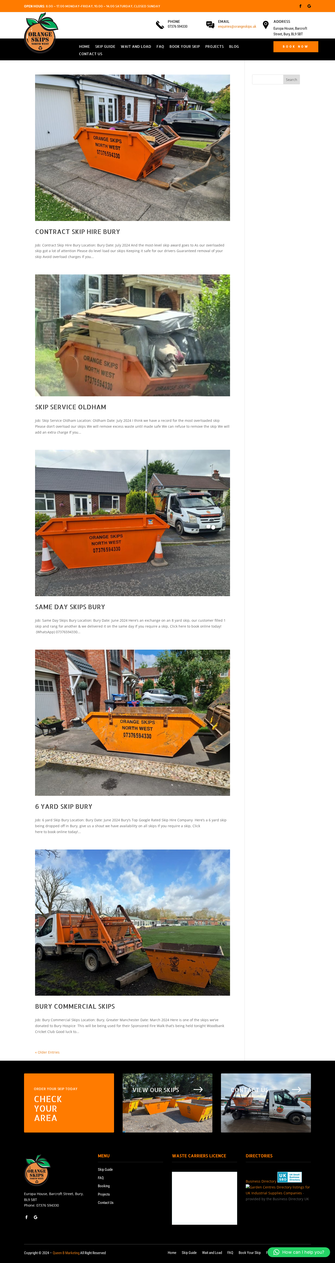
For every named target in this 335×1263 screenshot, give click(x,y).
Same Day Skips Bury (70, 607)
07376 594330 (47, 1205)
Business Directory (261, 1181)
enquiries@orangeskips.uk (237, 26)
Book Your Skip (184, 47)
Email (224, 21)
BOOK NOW (296, 46)
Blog (234, 47)
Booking (104, 1186)
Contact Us (90, 54)
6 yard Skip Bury (63, 806)
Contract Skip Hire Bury (77, 231)
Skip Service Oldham (70, 407)
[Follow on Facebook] (300, 6)
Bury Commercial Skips (75, 1006)
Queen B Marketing (66, 1253)
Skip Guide (105, 47)
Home (84, 47)
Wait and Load (136, 47)
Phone (174, 21)
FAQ (160, 47)
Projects (214, 47)
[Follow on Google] (309, 6)
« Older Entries (47, 1052)
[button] (299, 1252)
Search (291, 79)
